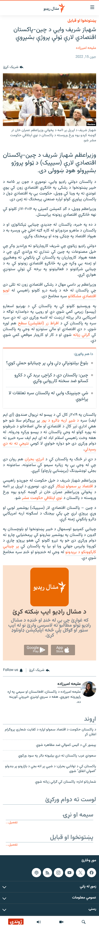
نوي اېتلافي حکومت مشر (42, 498)
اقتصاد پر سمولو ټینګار (74, 486)
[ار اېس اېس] (47, 872)
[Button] (13, 67)
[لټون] (83, 922)
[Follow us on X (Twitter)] (80, 872)
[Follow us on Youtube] (69, 872)
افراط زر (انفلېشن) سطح (38, 323)
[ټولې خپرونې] (38, 922)
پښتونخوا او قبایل (82, 21)
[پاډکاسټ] (36, 872)
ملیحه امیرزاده (86, 48)
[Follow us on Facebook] (91, 872)
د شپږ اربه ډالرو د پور (60, 420)
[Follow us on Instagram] (58, 872)
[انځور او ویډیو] (61, 922)
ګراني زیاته (81, 335)
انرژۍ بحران (34, 459)
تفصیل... (12, 822)
